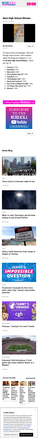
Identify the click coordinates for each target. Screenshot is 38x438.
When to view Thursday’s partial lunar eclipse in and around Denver (18, 216)
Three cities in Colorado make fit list (18, 181)
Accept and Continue (26, 434)
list (28, 58)
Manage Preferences (11, 434)
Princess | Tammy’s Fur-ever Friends (18, 326)
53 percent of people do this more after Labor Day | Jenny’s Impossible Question (18, 290)
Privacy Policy (10, 426)
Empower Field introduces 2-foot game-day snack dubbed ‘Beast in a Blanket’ (18, 362)
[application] (19, 33)
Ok (36, 410)
